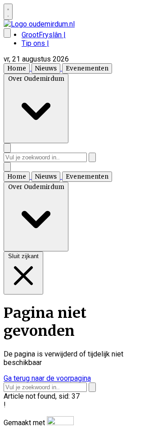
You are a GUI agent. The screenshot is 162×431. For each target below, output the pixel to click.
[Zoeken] (92, 157)
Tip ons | (35, 43)
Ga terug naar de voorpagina (47, 378)
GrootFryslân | (44, 35)
